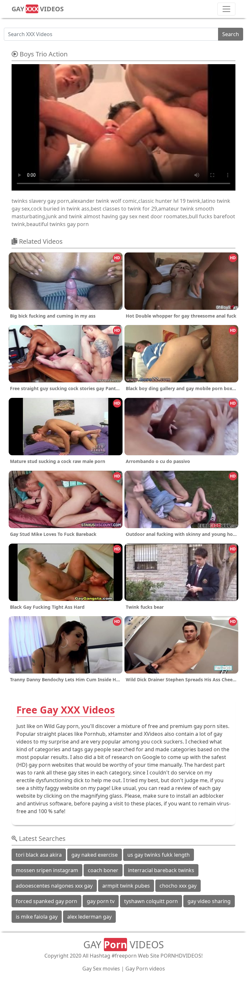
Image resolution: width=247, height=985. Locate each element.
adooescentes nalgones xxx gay (54, 885)
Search (230, 34)
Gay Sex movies (101, 968)
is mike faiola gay (37, 916)
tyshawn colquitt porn (151, 901)
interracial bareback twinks (161, 870)
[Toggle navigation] (226, 9)
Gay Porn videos (145, 968)
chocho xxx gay (178, 885)
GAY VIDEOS (38, 9)
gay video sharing (209, 901)
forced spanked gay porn (46, 901)
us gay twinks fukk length (158, 854)
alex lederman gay (89, 916)
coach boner (103, 870)
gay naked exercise (94, 854)
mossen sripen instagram (47, 870)
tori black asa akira (39, 854)
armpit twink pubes (126, 885)
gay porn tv (100, 901)
